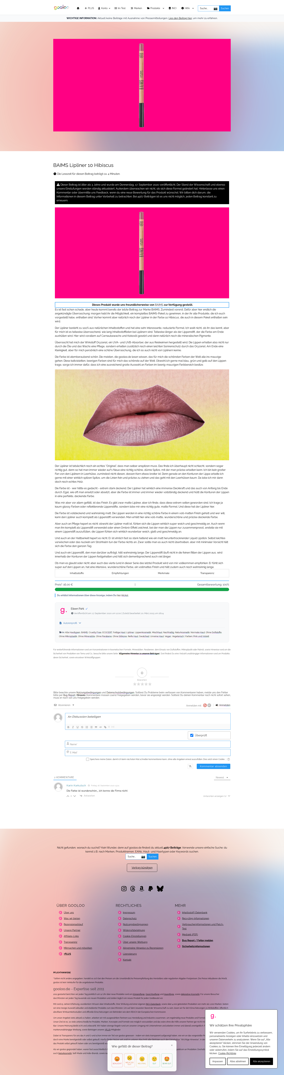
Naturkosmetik (182, 632)
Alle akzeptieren (261, 1061)
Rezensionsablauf (73, 924)
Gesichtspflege (152, 994)
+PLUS (107, 1030)
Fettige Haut (119, 632)
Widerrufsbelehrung (134, 930)
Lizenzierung (130, 954)
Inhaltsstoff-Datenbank (194, 912)
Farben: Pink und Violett (197, 636)
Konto (104, 8)
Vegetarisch (178, 636)
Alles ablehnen (238, 1061)
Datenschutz (130, 918)
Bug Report (69, 695)
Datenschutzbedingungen (120, 692)
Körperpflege (139, 994)
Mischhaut (157, 632)
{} (109, 727)
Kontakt (127, 959)
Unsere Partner (72, 930)
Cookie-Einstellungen (134, 936)
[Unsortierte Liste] (91, 727)
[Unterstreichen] (77, 727)
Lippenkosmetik (143, 632)
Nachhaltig (168, 632)
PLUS (90, 8)
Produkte (155, 8)
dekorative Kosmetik (190, 994)
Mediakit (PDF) (190, 934)
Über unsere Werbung (135, 942)
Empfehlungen (120, 573)
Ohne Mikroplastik (68, 636)
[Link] (105, 727)
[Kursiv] (73, 727)
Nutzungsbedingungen (88, 692)
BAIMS (159, 304)
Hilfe (187, 8)
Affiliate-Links (71, 936)
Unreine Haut (157, 636)
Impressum (129, 912)
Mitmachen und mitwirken (78, 948)
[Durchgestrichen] (82, 727)
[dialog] (241, 1039)
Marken (138, 8)
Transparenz (207, 573)
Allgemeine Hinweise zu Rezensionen (143, 948)
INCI (174, 8)
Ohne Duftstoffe (214, 632)
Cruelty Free (95, 632)
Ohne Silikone (120, 636)
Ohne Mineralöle (86, 636)
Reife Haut (133, 636)
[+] (113, 727)
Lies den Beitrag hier (180, 18)
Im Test (122, 8)
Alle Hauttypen (72, 632)
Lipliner (130, 632)
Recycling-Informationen (195, 918)
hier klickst (122, 595)
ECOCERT (107, 632)
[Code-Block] (100, 727)
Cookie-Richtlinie (227, 1053)
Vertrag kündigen (142, 867)
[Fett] (68, 727)
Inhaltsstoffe (77, 573)
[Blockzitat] (96, 727)
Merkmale (163, 573)
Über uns (69, 912)
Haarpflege (169, 994)
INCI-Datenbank (153, 1004)
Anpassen (217, 1061)
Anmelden (224, 705)
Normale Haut (198, 632)
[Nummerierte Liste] (86, 727)
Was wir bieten (72, 918)
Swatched (144, 636)
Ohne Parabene (104, 636)
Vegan (168, 636)
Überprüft (201, 735)
